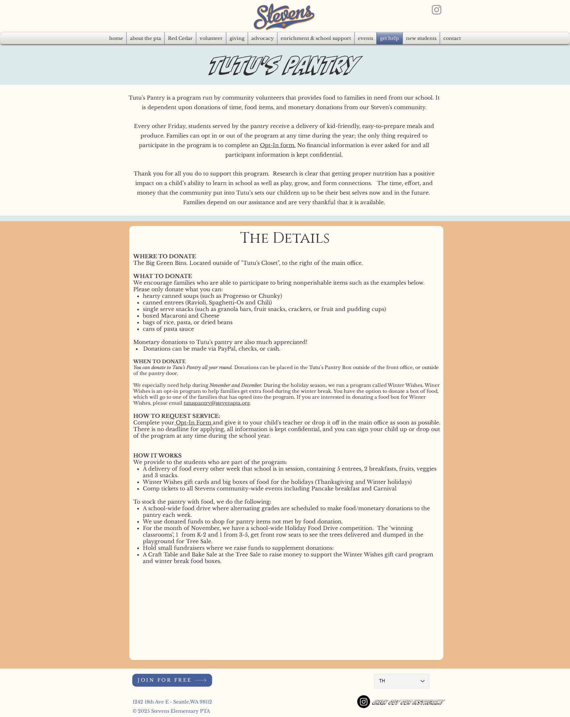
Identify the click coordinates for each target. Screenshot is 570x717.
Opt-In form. (278, 145)
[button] (262, 38)
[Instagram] (436, 9)
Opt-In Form (193, 422)
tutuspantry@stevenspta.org (217, 403)
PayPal (227, 348)
